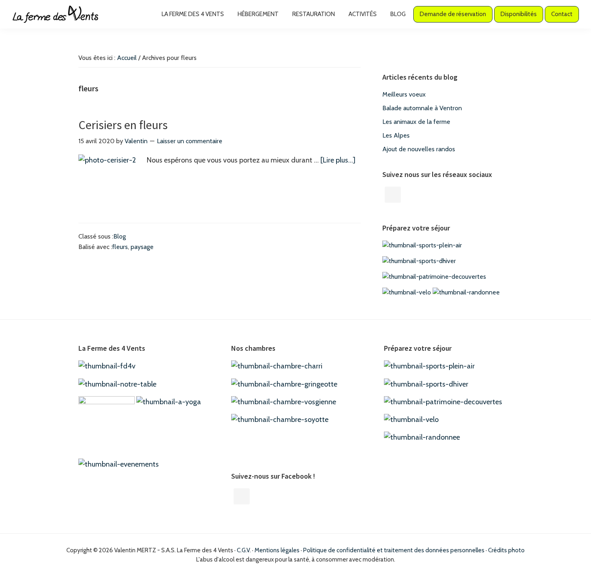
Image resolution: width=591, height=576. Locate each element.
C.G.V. (244, 550)
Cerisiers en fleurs (123, 124)
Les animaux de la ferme (416, 121)
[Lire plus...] (337, 160)
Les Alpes (396, 135)
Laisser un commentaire (189, 141)
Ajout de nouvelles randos (418, 149)
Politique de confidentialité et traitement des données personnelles (393, 550)
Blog (119, 236)
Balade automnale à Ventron (422, 108)
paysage (142, 247)
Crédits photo (506, 550)
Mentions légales (277, 550)
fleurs (120, 247)
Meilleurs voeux (404, 94)
